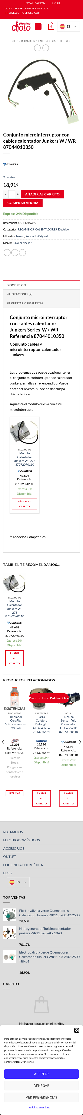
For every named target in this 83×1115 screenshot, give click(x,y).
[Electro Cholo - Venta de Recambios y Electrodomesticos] (21, 26)
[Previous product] (45, 47)
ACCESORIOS (13, 848)
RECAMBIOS (28, 41)
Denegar (41, 1085)
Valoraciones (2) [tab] (19, 294)
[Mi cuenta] (38, 26)
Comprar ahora (23, 203)
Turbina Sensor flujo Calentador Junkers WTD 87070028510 (68, 724)
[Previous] (3, 750)
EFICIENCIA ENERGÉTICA (23, 865)
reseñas (9, 177)
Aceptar (41, 1074)
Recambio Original (37, 236)
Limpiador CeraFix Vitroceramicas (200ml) (15, 722)
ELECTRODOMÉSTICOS (21, 840)
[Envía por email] (22, 252)
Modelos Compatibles (29, 537)
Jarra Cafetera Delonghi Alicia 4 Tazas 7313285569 (41, 724)
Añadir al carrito (42, 194)
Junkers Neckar (21, 243)
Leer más (14, 793)
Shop (15, 41)
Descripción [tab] (16, 285)
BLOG (7, 873)
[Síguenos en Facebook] (39, 17)
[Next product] (37, 47)
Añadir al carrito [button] (24, 504)
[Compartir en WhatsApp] (7, 252)
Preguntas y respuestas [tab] (25, 303)
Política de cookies (39, 1107)
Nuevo (20, 236)
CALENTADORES (47, 41)
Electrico (65, 41)
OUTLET (9, 856)
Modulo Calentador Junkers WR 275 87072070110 (24, 459)
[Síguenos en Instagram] (43, 17)
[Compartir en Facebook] (14, 252)
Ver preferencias (41, 1097)
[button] (76, 1030)
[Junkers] (10, 164)
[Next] (79, 750)
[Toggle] (77, 831)
